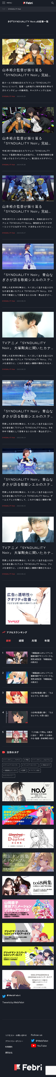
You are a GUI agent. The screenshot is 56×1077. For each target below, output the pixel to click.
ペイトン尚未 (35, 770)
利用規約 (8, 1047)
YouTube (42, 1046)
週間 (21, 640)
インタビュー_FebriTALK (42, 760)
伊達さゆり (46, 765)
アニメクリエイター (11, 765)
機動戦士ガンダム (11, 770)
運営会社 (8, 1053)
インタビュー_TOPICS (12, 760)
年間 (47, 640)
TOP (3, 9)
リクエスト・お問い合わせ (16, 1035)
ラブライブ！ (9, 776)
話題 (23, 770)
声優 (27, 760)
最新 (8, 640)
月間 (34, 640)
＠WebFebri (42, 1041)
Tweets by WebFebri (13, 1002)
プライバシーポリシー (14, 1041)
